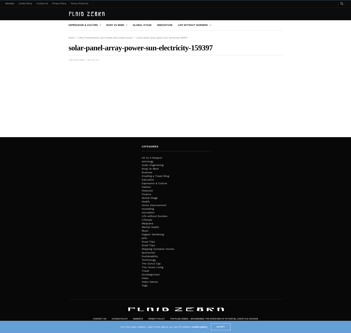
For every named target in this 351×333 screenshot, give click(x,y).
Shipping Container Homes (158, 249)
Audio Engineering (152, 165)
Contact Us (42, 3)
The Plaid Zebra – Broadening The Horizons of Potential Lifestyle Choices (214, 319)
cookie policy (199, 327)
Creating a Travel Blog (155, 176)
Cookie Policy (25, 3)
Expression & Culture (83, 25)
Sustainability (150, 256)
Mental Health (150, 227)
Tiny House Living (152, 267)
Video (145, 278)
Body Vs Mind (115, 25)
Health (146, 201)
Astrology (147, 161)
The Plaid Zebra (77, 60)
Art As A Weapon (152, 157)
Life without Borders (193, 25)
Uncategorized (150, 274)
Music (145, 230)
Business (147, 172)
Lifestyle (147, 219)
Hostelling (148, 209)
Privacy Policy (59, 3)
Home (71, 38)
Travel (145, 271)
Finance (146, 194)
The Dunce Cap (151, 263)
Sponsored (148, 252)
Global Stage (142, 25)
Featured (147, 190)
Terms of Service (79, 3)
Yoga (145, 285)
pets (144, 238)
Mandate (9, 3)
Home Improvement (154, 205)
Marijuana (147, 223)
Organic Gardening (153, 234)
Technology (149, 260)
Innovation (164, 25)
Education (148, 179)
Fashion (146, 187)
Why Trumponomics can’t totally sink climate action (106, 38)
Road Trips (148, 241)
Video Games (150, 281)
